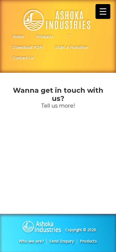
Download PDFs (28, 47)
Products (44, 36)
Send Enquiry (61, 241)
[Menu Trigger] (102, 11)
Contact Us (23, 57)
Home (18, 36)
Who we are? (31, 241)
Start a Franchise (72, 47)
